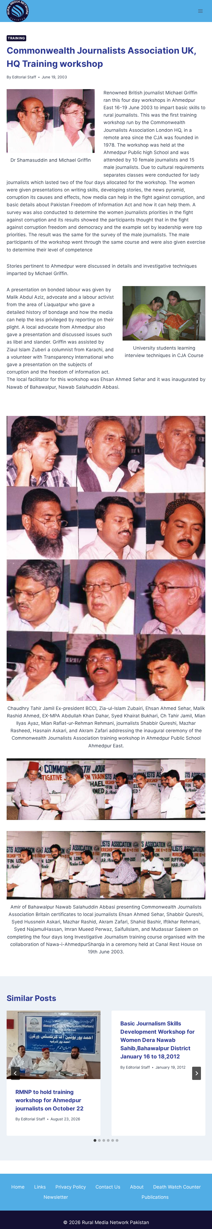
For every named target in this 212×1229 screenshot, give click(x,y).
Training (16, 38)
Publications (155, 1197)
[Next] (196, 1073)
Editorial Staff (24, 77)
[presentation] (53, 1045)
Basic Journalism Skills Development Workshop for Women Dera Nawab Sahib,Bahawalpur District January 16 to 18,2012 (157, 1040)
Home (18, 1187)
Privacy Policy (70, 1187)
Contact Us (108, 1187)
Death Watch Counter (177, 1187)
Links (40, 1187)
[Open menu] (200, 11)
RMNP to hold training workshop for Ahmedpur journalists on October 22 (49, 1100)
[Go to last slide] (15, 1073)
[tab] (95, 1140)
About (137, 1187)
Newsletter (56, 1197)
